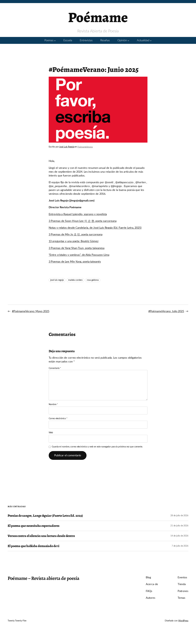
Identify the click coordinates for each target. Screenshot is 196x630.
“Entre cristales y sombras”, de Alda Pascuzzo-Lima (79, 255)
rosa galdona (93, 280)
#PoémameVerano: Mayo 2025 (30, 311)
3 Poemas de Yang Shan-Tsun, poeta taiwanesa (77, 248)
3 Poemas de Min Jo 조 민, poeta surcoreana (75, 234)
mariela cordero (75, 280)
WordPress (183, 621)
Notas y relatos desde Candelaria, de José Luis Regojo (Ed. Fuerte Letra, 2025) (95, 227)
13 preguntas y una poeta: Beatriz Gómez (73, 241)
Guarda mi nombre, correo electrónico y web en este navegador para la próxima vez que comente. (97, 447)
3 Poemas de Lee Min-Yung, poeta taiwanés (75, 261)
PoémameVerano (85, 147)
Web (51, 433)
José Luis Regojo (66, 147)
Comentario (55, 368)
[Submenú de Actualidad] (151, 40)
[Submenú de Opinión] (128, 40)
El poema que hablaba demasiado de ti (33, 546)
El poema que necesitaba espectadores (33, 526)
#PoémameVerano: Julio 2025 (166, 311)
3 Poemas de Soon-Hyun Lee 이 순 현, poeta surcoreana (83, 221)
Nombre (53, 404)
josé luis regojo (57, 280)
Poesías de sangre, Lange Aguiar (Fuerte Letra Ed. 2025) (45, 516)
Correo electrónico (58, 418)
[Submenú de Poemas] (55, 40)
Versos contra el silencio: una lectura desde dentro (41, 536)
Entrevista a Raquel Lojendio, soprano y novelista (78, 214)
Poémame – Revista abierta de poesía (43, 578)
